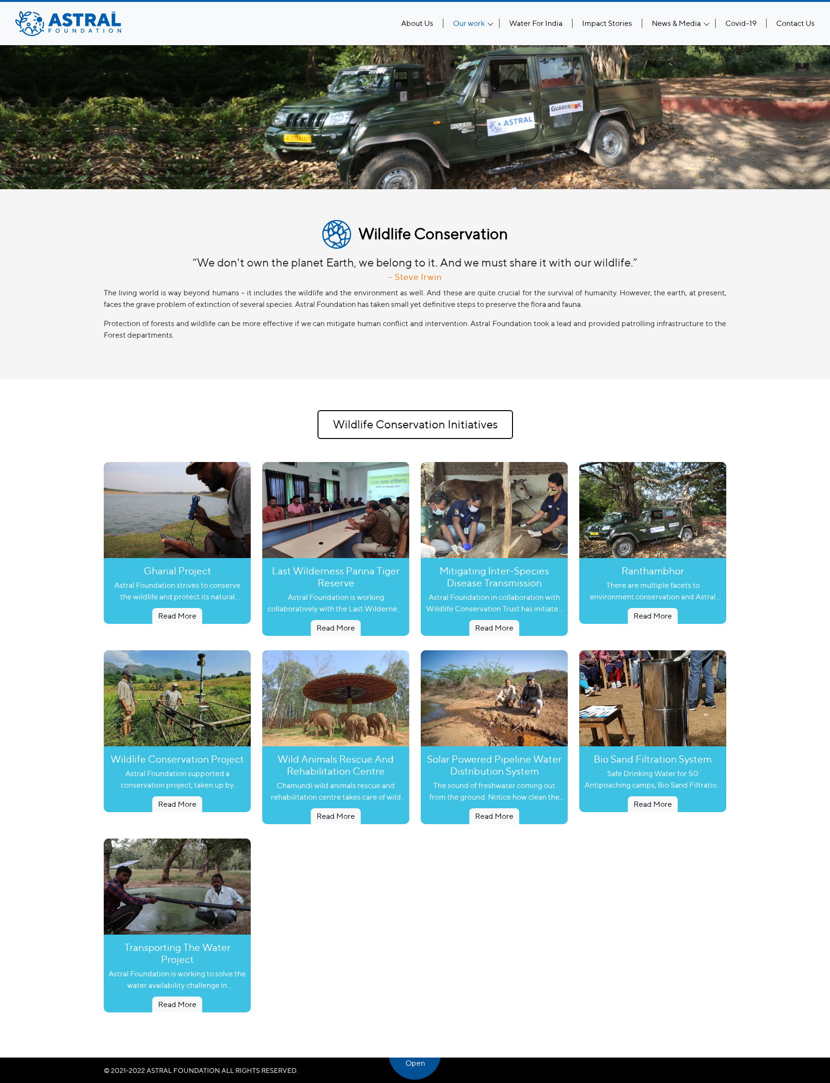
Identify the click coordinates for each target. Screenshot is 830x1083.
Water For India (535, 23)
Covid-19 (741, 23)
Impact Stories (607, 23)
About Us (417, 23)
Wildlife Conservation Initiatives (415, 424)
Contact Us (795, 23)
